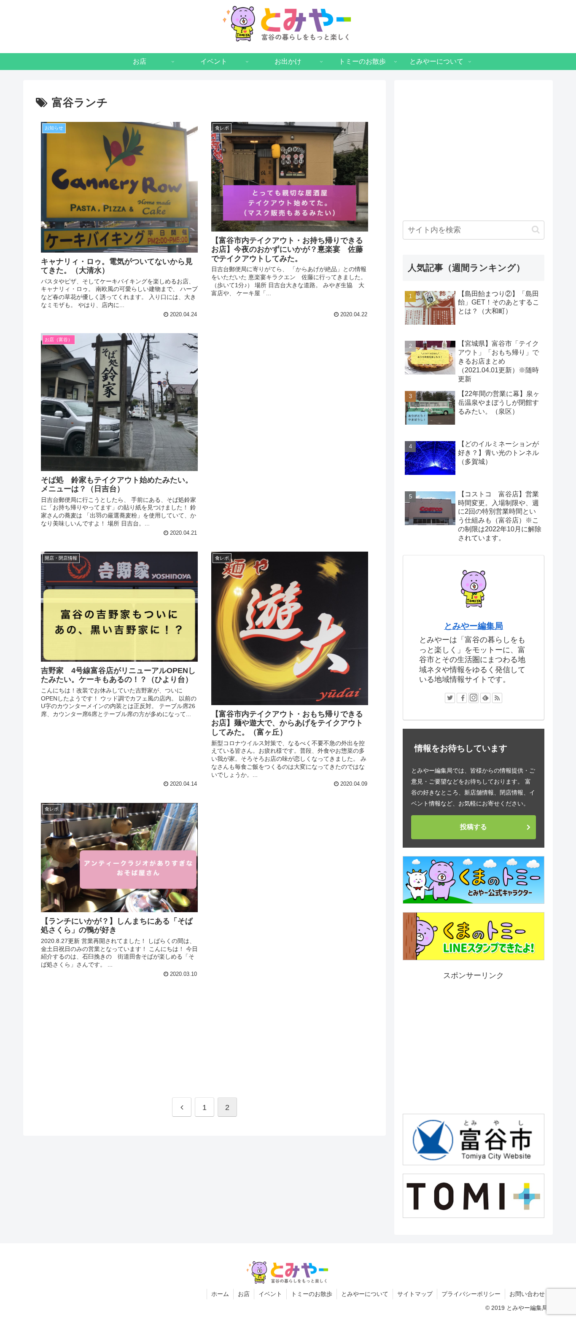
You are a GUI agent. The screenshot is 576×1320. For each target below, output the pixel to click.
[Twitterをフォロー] (450, 698)
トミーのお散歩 (311, 1293)
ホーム (220, 1293)
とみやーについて (364, 1293)
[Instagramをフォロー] (473, 698)
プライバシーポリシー (471, 1293)
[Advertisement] (289, 389)
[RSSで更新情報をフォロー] (497, 698)
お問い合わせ (527, 1293)
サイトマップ (415, 1293)
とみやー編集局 (473, 625)
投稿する (473, 826)
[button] (535, 229)
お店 (244, 1293)
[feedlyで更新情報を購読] (485, 698)
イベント (270, 1293)
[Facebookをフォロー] (462, 698)
